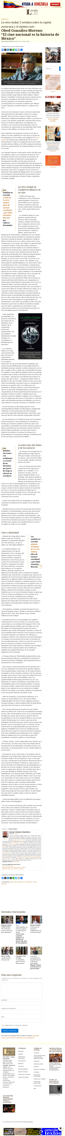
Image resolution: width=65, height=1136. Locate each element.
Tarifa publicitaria (40, 1057)
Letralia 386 (28, 882)
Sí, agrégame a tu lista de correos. (15, 1025)
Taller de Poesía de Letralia (53, 144)
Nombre (4, 1000)
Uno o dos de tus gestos (17, 843)
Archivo (36, 1066)
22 (6, 866)
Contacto (36, 1053)
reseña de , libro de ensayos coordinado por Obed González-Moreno (7, 207)
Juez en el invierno (10, 844)
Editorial (21, 1051)
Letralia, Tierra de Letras (19, 840)
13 (4, 866)
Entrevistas (5, 19)
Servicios (36, 1061)
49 (12, 866)
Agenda (20, 1054)
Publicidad (53, 91)
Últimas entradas (13, 829)
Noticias (20, 1063)
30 (8, 866)
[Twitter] (6, 839)
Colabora (36, 1072)
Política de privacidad (37, 1082)
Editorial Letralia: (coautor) (14, 867)
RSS (35, 1088)
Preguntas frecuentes (37, 1075)
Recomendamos (23, 1069)
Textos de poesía (23, 1077)
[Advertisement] (21, 897)
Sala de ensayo (23, 1071)
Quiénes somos (38, 1064)
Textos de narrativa (24, 1074)
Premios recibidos (39, 1069)
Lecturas (21, 1066)
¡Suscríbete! (37, 1086)
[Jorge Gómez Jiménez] (5, 834)
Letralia (16, 833)
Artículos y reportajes (21, 1057)
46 (10, 866)
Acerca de (4, 829)
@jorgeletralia (16, 861)
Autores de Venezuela (16, 882)
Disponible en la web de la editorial (33, 357)
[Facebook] (4, 839)
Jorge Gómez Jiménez (19, 832)
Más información (54, 150)
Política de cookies (39, 1079)
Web (2, 1017)
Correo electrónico (9, 1008)
